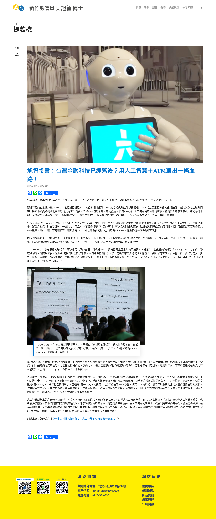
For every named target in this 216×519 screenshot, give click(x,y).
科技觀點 (43, 186)
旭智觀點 (32, 186)
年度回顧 (148, 504)
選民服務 (148, 486)
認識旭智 (148, 499)
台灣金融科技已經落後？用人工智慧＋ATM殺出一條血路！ (84, 418)
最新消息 (148, 490)
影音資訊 (148, 495)
